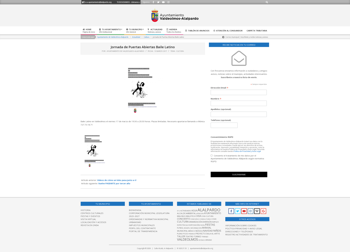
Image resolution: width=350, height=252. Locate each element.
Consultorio (205, 219)
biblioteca (190, 216)
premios (192, 234)
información (196, 228)
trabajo (205, 237)
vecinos (201, 240)
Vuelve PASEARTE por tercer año (114, 183)
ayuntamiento (212, 213)
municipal (182, 230)
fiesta (202, 225)
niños (217, 230)
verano (208, 240)
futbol (180, 228)
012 (178, 211)
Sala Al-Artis (213, 233)
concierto (183, 218)
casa (198, 215)
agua (194, 210)
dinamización (195, 222)
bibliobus (181, 216)
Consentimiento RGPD (222, 137)
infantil (187, 228)
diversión (207, 222)
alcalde (181, 213)
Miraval (206, 227)
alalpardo (209, 210)
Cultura (180, 51)
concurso (194, 219)
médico (191, 231)
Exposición (194, 225)
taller (181, 236)
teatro (189, 236)
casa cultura (207, 216)
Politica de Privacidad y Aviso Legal (247, 151)
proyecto (201, 233)
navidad (208, 230)
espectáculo (183, 225)
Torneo (197, 236)
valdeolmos (187, 239)
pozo (185, 234)
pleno (180, 233)
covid (213, 219)
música (199, 231)
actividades (185, 210)
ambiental (191, 213)
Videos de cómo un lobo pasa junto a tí (116, 180)
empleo (215, 222)
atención (200, 213)
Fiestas (210, 225)
